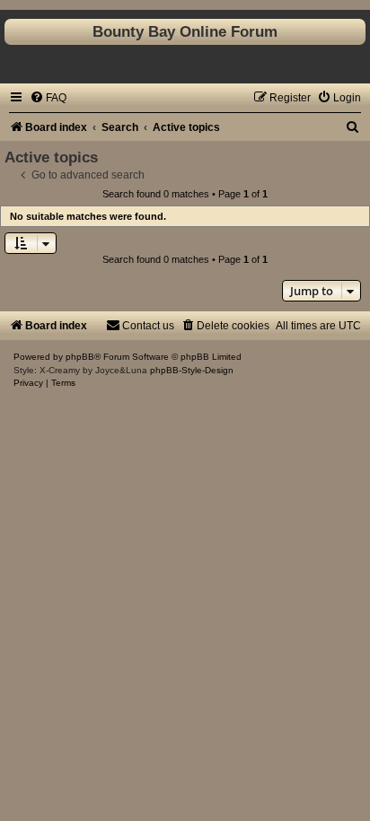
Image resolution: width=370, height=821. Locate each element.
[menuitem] (48, 98)
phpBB (80, 357)
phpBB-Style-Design (191, 370)
